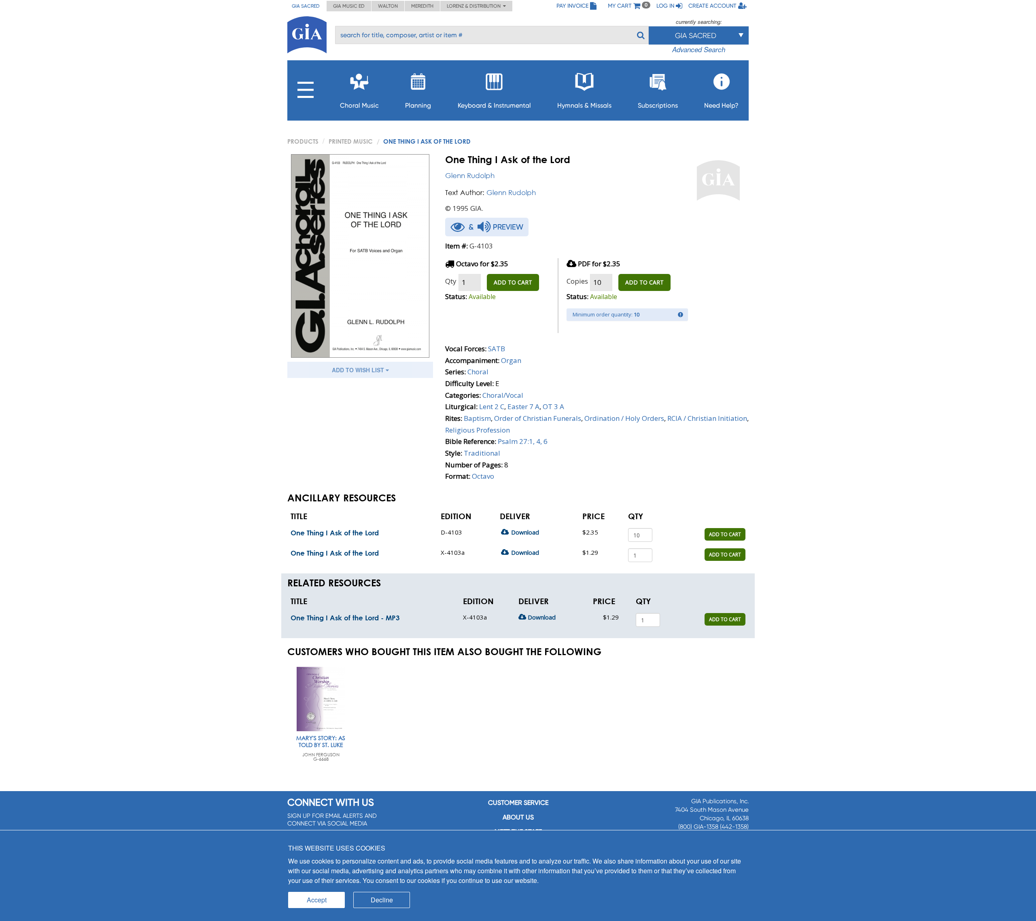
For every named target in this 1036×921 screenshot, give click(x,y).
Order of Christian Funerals (537, 418)
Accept (317, 899)
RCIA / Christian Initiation (707, 418)
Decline (382, 899)
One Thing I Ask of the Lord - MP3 (345, 618)
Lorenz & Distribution (475, 6)
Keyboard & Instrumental (494, 105)
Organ (511, 360)
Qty (450, 281)
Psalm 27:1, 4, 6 (523, 441)
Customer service (518, 802)
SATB (496, 348)
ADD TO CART (513, 282)
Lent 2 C (491, 406)
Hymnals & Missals (584, 105)
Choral (477, 371)
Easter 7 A (523, 406)
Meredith (422, 6)
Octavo (483, 476)
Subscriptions (658, 105)
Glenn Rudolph (470, 175)
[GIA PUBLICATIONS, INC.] (307, 33)
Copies (577, 281)
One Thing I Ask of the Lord (335, 533)
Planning (418, 105)
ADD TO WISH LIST (359, 370)
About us (518, 817)
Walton (388, 6)
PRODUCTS (302, 141)
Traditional (482, 453)
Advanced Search (698, 49)
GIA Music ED (349, 6)
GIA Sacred (306, 6)
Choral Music (359, 105)
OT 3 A (553, 406)
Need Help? (721, 105)
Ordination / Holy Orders (624, 418)
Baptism (477, 418)
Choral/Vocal (502, 395)
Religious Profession (477, 430)
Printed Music (351, 141)
